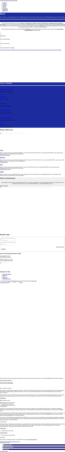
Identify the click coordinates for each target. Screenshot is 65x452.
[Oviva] (12, 133)
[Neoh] (4, 162)
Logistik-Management (5, 117)
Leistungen (35, 182)
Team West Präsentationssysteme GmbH (13, 281)
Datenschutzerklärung (7, 274)
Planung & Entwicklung (6, 89)
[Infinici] (5, 169)
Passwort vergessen (60, 246)
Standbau (2, 124)
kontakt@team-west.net (8, 260)
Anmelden (3, 249)
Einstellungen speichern (5, 441)
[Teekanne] (5, 155)
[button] (7, 444)
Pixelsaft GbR (34, 281)
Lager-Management (5, 110)
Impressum (5, 275)
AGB (4, 276)
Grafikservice (3, 103)
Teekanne (2, 157)
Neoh (1, 164)
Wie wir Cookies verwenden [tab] (5, 388)
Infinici (2, 172)
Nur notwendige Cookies (15, 441)
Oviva (1, 150)
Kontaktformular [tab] (3, 406)
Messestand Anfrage (7, 278)
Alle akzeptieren (8, 380)
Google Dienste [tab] (3, 421)
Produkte (2, 96)
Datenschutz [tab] (2, 437)
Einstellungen (2, 380)
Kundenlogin (5, 277)
